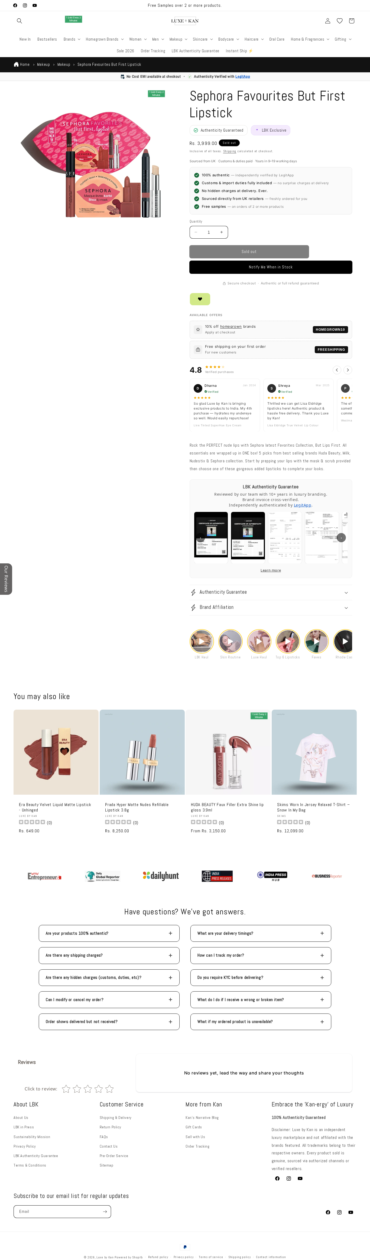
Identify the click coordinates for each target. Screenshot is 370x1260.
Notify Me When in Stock (271, 266)
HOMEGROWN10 (330, 330)
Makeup (43, 64)
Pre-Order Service (114, 1155)
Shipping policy (239, 1257)
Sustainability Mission (32, 1136)
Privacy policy (184, 1257)
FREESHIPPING (331, 350)
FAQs (104, 1136)
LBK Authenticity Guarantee (36, 1155)
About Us (21, 1117)
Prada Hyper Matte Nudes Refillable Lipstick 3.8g (137, 807)
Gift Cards (194, 1127)
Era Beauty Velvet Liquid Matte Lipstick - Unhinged (55, 807)
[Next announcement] (252, 5)
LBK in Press (24, 1127)
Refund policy (158, 1257)
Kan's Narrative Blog (202, 1117)
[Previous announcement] (118, 5)
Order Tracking (197, 1146)
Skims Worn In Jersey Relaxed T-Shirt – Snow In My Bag (313, 807)
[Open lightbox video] (202, 641)
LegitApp (242, 76)
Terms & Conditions (30, 1165)
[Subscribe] (105, 1211)
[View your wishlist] (339, 21)
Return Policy (110, 1127)
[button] (19, 21)
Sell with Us (195, 1136)
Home (25, 64)
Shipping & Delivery (116, 1117)
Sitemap (106, 1165)
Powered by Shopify (129, 1257)
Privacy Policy (25, 1146)
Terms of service (211, 1257)
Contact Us (109, 1146)
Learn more (271, 570)
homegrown (231, 326)
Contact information (271, 1257)
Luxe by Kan (105, 1257)
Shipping (229, 151)
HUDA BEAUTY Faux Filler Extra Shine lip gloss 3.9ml (227, 807)
